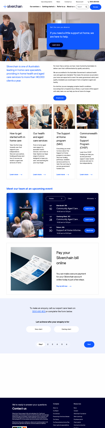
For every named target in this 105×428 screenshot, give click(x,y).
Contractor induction (79, 425)
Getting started (48, 7)
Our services (34, 7)
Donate (95, 7)
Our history (56, 419)
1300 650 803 (94, 2)
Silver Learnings (78, 416)
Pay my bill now (61, 286)
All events (90, 198)
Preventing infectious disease (61, 416)
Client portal (77, 422)
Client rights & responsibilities (61, 425)
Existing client (66, 329)
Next (89, 344)
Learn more (56, 45)
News (58, 2)
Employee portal (78, 419)
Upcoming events (46, 2)
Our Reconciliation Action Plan (61, 422)
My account (79, 2)
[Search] (86, 7)
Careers (76, 411)
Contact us (67, 2)
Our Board (55, 411)
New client (38, 329)
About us (70, 7)
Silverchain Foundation (80, 414)
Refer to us (61, 7)
